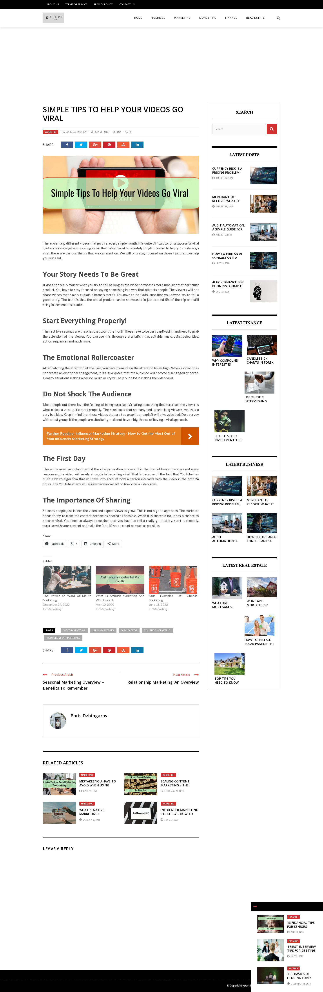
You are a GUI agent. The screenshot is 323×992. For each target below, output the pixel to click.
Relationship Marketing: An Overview (163, 682)
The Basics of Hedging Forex (299, 976)
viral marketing (103, 630)
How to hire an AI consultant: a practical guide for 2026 (228, 260)
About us (53, 4)
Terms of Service (76, 4)
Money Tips (207, 17)
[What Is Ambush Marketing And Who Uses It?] (120, 579)
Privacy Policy (103, 4)
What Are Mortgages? (222, 605)
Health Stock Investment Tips (228, 438)
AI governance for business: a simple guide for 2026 (228, 286)
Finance (231, 17)
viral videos (129, 630)
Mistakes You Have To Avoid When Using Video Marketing (97, 785)
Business (158, 17)
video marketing (74, 630)
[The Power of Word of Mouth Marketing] (67, 579)
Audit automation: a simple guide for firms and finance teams (228, 231)
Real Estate (255, 17)
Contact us (126, 4)
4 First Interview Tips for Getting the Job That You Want (301, 952)
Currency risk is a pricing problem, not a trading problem (227, 174)
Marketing (182, 17)
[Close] (255, 906)
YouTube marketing (157, 630)
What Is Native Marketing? (91, 812)
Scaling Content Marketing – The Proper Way (175, 785)
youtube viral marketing (63, 637)
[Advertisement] (161, 59)
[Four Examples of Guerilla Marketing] (173, 579)
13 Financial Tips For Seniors (301, 924)
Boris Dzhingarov (76, 131)
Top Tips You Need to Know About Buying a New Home (227, 684)
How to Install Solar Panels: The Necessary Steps (259, 644)
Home (138, 17)
